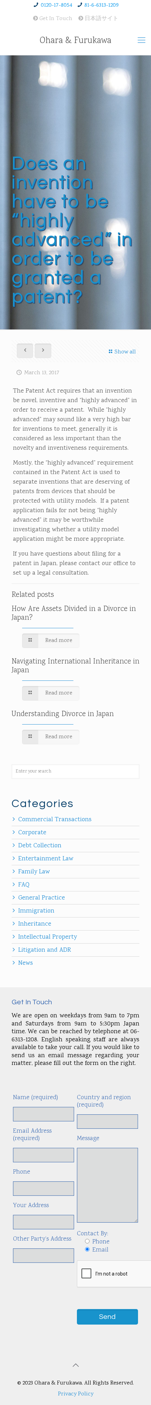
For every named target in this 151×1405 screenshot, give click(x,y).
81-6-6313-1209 (101, 5)
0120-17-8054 (56, 5)
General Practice (41, 898)
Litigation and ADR (44, 950)
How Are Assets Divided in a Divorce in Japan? (74, 613)
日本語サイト (100, 19)
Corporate (32, 832)
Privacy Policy (75, 1394)
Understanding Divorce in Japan (63, 714)
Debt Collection (39, 845)
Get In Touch (55, 19)
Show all (125, 352)
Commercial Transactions (55, 819)
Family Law (34, 872)
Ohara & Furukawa (75, 41)
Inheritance (34, 924)
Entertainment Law (45, 859)
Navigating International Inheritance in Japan (75, 666)
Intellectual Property (47, 937)
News (25, 963)
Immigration (36, 911)
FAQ (23, 885)
